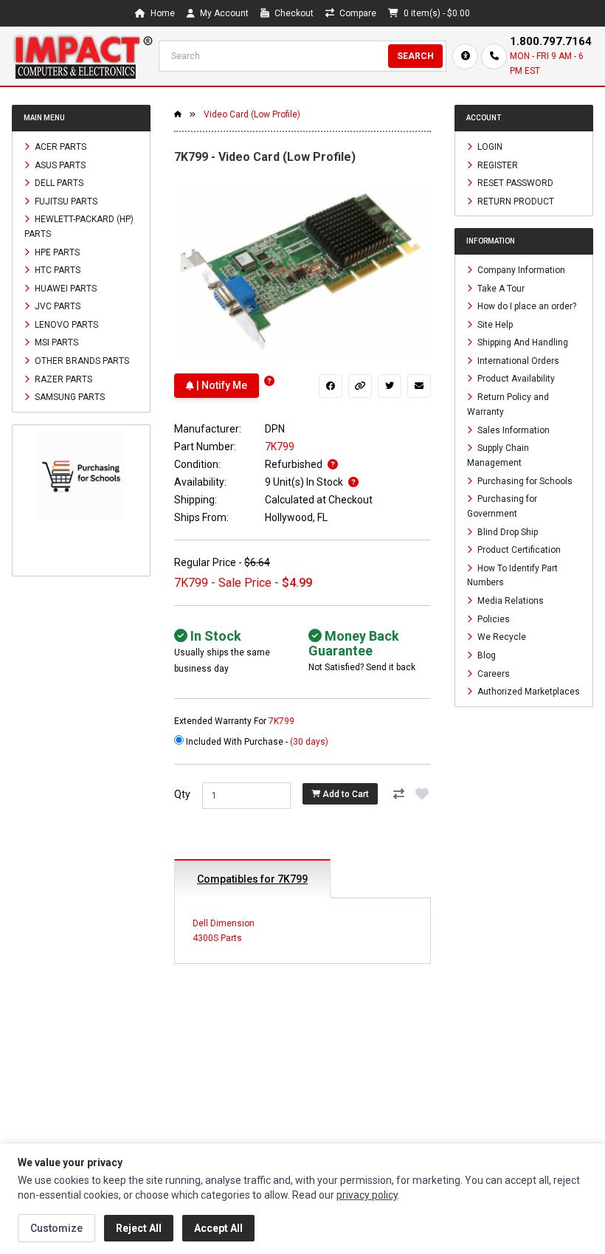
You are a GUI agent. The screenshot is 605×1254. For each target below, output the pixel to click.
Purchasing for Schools (524, 480)
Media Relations (509, 601)
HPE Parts (56, 252)
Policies (492, 618)
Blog (485, 655)
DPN (275, 429)
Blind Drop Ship (506, 531)
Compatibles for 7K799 (252, 879)
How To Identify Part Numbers (512, 575)
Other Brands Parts (80, 361)
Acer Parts (59, 147)
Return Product (514, 201)
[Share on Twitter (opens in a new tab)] (389, 386)
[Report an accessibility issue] (465, 56)
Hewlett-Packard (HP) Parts (79, 226)
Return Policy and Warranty (508, 404)
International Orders (517, 360)
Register (496, 164)
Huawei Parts (64, 288)
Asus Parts (59, 164)
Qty (182, 794)
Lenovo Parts (65, 324)
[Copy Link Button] (360, 386)
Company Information (520, 270)
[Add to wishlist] (422, 794)
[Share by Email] (419, 386)
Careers (492, 673)
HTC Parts (56, 270)
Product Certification (518, 550)
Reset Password (514, 183)
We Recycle (500, 637)
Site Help (494, 324)
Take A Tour (500, 288)
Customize (56, 1228)
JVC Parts (56, 306)
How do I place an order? (525, 306)
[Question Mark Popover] (269, 381)
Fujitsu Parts (64, 201)
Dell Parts (57, 183)
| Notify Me (220, 385)
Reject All (139, 1228)
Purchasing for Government (502, 506)
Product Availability (515, 378)
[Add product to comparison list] (398, 794)
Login (488, 147)
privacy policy (367, 1195)
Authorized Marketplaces (527, 691)
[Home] (82, 56)
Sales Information (512, 429)
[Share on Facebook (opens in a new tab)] (330, 386)
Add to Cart (344, 794)
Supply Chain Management (498, 455)
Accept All (218, 1228)
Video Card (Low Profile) (252, 114)
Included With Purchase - (256, 742)
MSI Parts (55, 342)
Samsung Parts (68, 397)
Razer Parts (62, 378)
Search (415, 56)
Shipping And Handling (521, 342)
